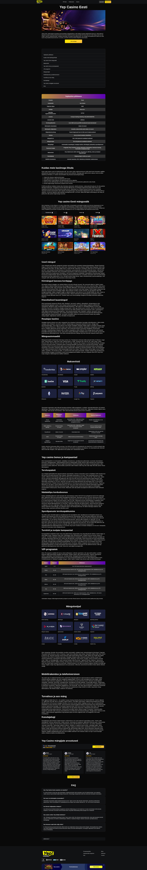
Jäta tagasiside (98, 746)
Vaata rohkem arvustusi (73, 776)
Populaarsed (48, 212)
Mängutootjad (47, 71)
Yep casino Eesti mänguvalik (50, 60)
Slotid (97, 212)
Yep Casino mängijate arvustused (51, 83)
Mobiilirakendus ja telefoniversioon (51, 74)
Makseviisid (46, 63)
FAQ (45, 86)
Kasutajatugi (46, 80)
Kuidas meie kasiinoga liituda (50, 57)
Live (64, 212)
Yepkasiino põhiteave (48, 54)
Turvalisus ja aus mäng (49, 77)
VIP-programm (47, 69)
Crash (80, 212)
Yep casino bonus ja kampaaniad (51, 66)
